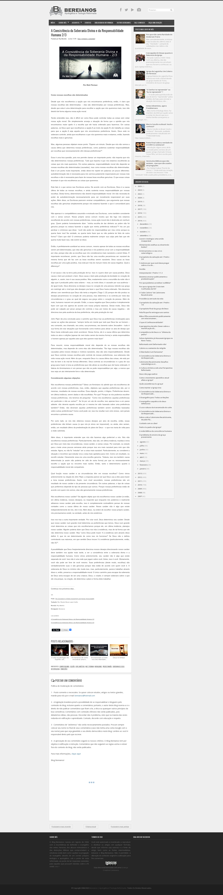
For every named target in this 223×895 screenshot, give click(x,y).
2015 (140, 217)
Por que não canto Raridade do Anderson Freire (159, 35)
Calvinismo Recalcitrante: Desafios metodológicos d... (153, 363)
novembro (144, 228)
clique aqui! (76, 754)
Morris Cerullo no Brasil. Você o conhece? (159, 125)
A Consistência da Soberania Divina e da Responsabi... (154, 357)
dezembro (144, 224)
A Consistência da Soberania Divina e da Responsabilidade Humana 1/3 (72, 619)
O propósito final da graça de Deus (153, 308)
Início (53, 22)
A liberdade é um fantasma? (151, 352)
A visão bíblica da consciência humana (155, 431)
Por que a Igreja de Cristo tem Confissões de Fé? (151, 287)
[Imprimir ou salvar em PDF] (65, 630)
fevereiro (144, 465)
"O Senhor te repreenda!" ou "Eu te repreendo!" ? (158, 90)
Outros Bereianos (124, 22)
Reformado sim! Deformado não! (152, 344)
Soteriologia (55, 669)
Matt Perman (89, 666)
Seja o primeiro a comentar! (86, 39)
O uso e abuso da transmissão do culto (155, 407)
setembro (144, 235)
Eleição (72, 666)
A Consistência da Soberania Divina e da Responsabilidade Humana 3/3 (72, 622)
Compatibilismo (64, 666)
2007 (140, 496)
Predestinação (107, 666)
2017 (140, 209)
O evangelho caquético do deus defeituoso (152, 402)
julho (142, 446)
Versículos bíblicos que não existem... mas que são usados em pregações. (159, 163)
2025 (140, 186)
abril (142, 457)
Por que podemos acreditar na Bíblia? (155, 283)
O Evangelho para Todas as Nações (154, 397)
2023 (140, 190)
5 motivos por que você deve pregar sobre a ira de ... (154, 264)
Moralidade (98, 666)
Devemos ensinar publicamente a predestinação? (153, 278)
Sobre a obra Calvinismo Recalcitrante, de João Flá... (155, 418)
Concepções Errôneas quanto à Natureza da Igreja (159, 54)
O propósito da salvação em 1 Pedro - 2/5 (154, 258)
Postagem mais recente (61, 826)
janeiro (143, 469)
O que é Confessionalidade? (151, 322)
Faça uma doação (155, 22)
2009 (140, 489)
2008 (140, 492)
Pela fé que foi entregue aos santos (154, 312)
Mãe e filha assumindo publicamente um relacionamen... (154, 317)
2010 (140, 485)
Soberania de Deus (118, 666)
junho (142, 449)
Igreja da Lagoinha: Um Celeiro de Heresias (159, 72)
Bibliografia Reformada (104, 22)
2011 (140, 481)
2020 (140, 197)
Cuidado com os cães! (148, 423)
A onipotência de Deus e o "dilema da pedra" (154, 333)
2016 (140, 213)
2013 (140, 473)
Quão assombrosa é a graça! (151, 384)
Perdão (142, 269)
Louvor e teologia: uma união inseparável (151, 240)
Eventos (88, 22)
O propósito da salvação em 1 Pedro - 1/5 (154, 303)
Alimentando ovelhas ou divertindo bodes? (154, 246)
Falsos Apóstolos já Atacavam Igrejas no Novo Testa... (156, 339)
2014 (140, 220)
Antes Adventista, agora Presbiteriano (156, 107)
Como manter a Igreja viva (150, 388)
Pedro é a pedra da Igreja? (150, 427)
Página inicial (91, 826)
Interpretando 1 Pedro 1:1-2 (151, 273)
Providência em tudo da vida (151, 299)
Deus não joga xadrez (148, 374)
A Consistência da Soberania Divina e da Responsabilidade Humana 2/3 (87, 32)
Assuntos (75, 22)
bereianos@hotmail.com (85, 695)
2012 (140, 477)
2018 (140, 205)
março (142, 461)
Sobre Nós (62, 22)
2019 (140, 201)
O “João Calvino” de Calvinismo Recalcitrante (152, 293)
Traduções (63, 669)
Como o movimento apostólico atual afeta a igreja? (154, 379)
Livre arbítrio (80, 666)
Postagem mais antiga (120, 826)
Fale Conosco (139, 22)
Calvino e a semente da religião (152, 348)
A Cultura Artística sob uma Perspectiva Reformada (155, 369)
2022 (140, 194)
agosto (143, 442)
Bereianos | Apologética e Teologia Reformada (107, 888)
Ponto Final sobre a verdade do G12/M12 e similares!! (159, 143)
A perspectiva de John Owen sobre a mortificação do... (154, 327)
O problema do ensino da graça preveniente (152, 436)
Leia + (57, 866)
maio (142, 453)
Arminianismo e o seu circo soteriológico (150, 252)
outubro (143, 231)
